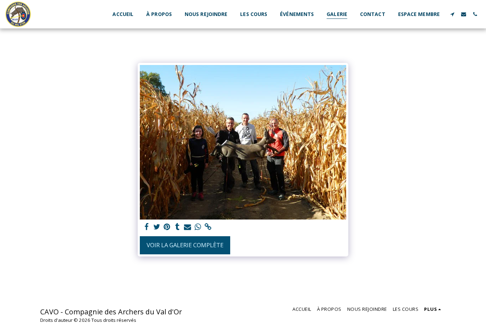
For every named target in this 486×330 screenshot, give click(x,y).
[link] (208, 227)
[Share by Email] (187, 227)
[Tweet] (156, 227)
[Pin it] (167, 227)
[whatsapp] (198, 227)
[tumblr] (177, 227)
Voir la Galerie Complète (185, 245)
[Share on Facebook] (146, 227)
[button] (452, 14)
